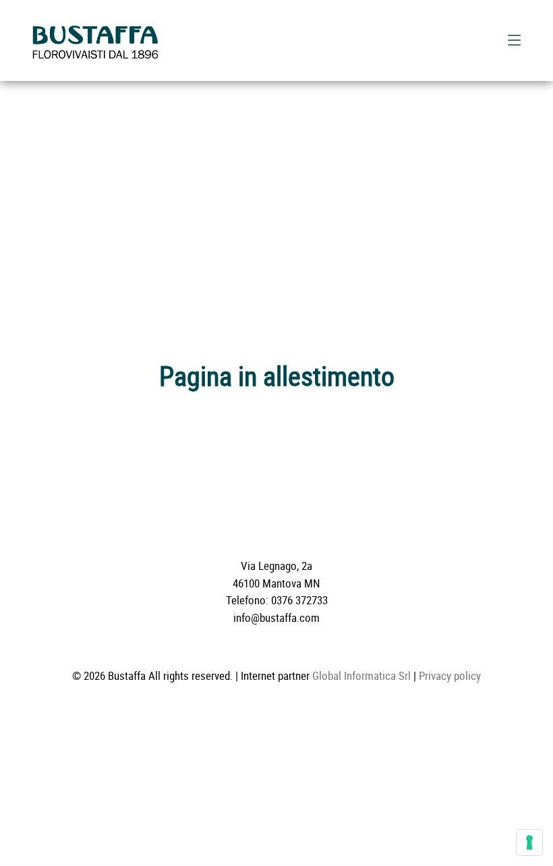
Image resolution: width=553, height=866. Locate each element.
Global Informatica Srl (361, 675)
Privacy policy (450, 675)
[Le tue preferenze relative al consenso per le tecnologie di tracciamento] (529, 842)
